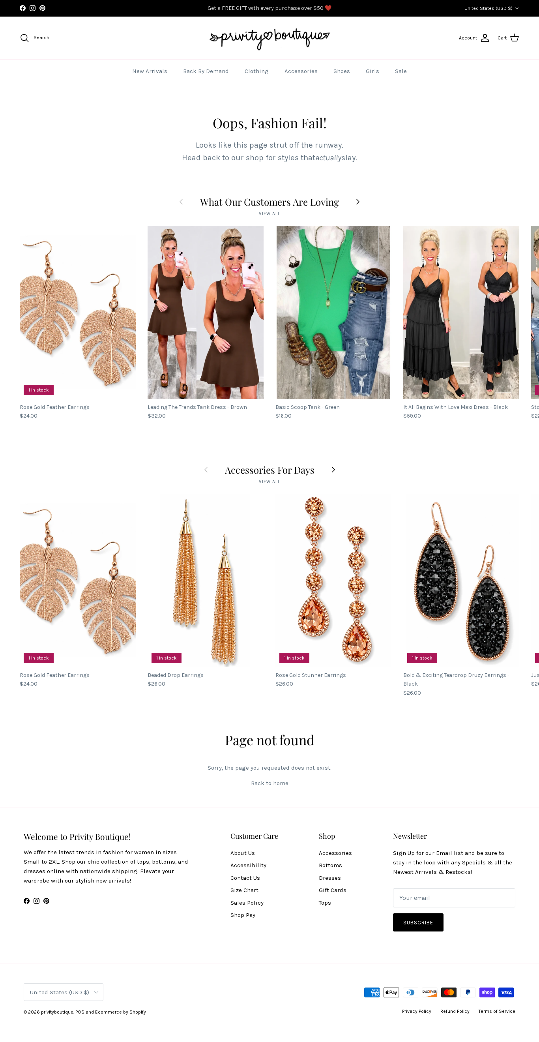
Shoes (341, 71)
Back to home (269, 783)
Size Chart (244, 890)
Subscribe (418, 923)
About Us (242, 852)
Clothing (257, 71)
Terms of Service (497, 1011)
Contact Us (245, 877)
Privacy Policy (416, 1011)
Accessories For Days (269, 469)
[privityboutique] (269, 38)
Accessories (301, 71)
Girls (372, 71)
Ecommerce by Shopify (120, 1012)
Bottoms (330, 865)
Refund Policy (455, 1011)
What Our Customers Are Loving (269, 201)
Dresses (330, 877)
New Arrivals (149, 71)
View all (269, 213)
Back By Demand (206, 71)
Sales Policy (247, 902)
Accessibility (248, 865)
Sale (401, 71)
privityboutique (57, 1012)
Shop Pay (242, 914)
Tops (325, 902)
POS (79, 1012)
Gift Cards (332, 890)
